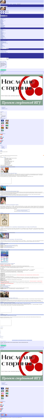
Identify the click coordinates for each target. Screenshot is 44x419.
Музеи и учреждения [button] (1, 49)
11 (0, 331)
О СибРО (1, 29)
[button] (2, 133)
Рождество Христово (5, 247)
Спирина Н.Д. (2, 24)
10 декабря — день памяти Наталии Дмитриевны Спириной (9, 204)
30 (0, 335)
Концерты (1, 32)
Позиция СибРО (2, 26)
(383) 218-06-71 (2, 5)
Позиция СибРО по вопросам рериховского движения (4, 108)
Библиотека (1, 43)
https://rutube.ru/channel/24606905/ (7, 285)
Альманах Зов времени (3, 42)
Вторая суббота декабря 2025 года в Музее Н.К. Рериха (8, 173)
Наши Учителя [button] (1, 17)
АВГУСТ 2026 (2, 347)
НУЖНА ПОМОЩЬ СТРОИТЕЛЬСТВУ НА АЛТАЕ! (8, 315)
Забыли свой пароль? (2, 118)
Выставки (1, 31)
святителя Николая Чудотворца (8, 246)
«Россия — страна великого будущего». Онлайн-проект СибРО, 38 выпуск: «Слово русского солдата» (15, 303)
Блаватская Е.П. (2, 19)
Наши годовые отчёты (3, 30)
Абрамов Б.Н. (1, 23)
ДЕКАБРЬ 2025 (2, 244)
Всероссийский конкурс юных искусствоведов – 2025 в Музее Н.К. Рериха (11, 239)
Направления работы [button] (1, 28)
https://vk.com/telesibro (5, 286)
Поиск (6, 6)
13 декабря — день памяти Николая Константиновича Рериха (9, 191)
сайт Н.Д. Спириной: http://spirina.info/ (22, 210)
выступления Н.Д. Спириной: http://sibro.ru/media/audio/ (23, 211)
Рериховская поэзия (2, 46)
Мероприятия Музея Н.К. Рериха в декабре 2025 (7, 263)
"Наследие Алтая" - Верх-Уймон (4, 52)
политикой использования (15, 417)
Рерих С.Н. (1, 22)
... (0, 334)
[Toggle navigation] (0, 14)
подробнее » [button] (1, 242)
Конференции (2, 33)
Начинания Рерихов (2, 25)
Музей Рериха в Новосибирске (4, 50)
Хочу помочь (1, 38)
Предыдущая (1, 336)
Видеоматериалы (2, 45)
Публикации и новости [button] (1, 40)
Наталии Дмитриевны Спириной (10, 245)
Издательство (1, 35)
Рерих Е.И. (1, 20)
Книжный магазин (2, 36)
